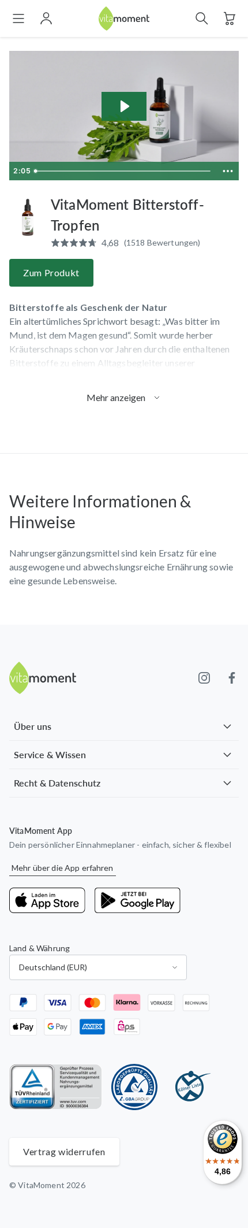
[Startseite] (124, 18)
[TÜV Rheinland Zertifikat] (55, 1087)
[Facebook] (232, 678)
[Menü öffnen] (18, 18)
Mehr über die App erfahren (63, 868)
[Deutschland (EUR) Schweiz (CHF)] (98, 967)
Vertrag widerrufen (64, 1151)
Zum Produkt (51, 272)
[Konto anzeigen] (46, 18)
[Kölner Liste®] (190, 1087)
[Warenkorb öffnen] (229, 18)
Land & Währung (39, 948)
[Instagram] (204, 678)
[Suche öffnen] (202, 18)
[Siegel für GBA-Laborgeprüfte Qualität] (134, 1087)
